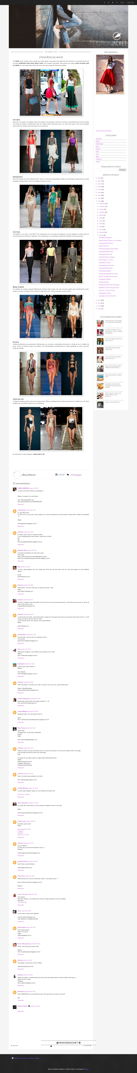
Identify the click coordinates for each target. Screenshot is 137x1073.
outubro (101, 209)
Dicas (97, 146)
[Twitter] (113, 2)
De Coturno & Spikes (24, 794)
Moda (97, 156)
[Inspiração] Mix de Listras (106, 265)
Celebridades (99, 144)
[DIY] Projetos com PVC (106, 260)
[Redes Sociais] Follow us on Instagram (110, 240)
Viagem (98, 162)
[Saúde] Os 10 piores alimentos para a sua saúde (113, 385)
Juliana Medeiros (23, 711)
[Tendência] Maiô (104, 282)
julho (100, 218)
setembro (102, 212)
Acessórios (99, 139)
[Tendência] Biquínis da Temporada (109, 285)
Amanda (20, 975)
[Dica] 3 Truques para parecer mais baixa (113, 366)
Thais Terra (21, 876)
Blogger (86, 1069)
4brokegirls (21, 664)
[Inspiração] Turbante (105, 293)
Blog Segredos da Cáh (24, 829)
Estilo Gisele (22, 927)
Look (97, 154)
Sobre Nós (130, 3)
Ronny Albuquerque (24, 944)
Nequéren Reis (22, 550)
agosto (101, 215)
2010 (99, 309)
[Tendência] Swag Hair (105, 237)
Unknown (20, 532)
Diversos (98, 149)
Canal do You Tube (23, 835)
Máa (19, 567)
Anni (19, 649)
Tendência (98, 159)
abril (100, 226)
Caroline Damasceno (24, 698)
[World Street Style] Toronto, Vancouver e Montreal (113, 331)
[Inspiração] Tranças (104, 262)
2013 (99, 303)
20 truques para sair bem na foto (113, 357)
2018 (99, 192)
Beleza (98, 141)
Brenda (20, 960)
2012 (99, 306)
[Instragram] (108, 2)
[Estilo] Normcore (104, 246)
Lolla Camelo (22, 510)
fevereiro (102, 232)
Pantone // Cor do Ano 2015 (107, 290)
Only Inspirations (23, 803)
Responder (21, 504)
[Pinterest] (117, 2)
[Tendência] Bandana (105, 271)
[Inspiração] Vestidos (105, 279)
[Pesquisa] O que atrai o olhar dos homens (113, 321)
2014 (99, 300)
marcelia (20, 600)
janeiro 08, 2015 (34, 488)
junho (101, 221)
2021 (99, 184)
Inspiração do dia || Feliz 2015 (107, 296)
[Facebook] (104, 2)
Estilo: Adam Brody (112, 402)
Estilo (97, 151)
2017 (99, 195)
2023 (99, 178)
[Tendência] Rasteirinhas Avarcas (108, 274)
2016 (99, 198)
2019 (99, 189)
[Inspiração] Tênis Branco (106, 243)
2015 (99, 201)
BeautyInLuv (21, 991)
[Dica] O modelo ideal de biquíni (108, 276)
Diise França (21, 728)
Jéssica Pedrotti (23, 1006)
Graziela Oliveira (23, 861)
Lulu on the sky (22, 894)
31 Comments (75, 475)
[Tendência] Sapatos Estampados (108, 249)
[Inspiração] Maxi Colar (105, 254)
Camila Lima (21, 821)
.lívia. (19, 911)
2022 (99, 181)
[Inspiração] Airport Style (106, 251)
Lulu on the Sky (22, 902)
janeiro (101, 235)
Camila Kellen (22, 634)
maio (100, 224)
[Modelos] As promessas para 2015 (109, 287)
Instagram (20, 831)
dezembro (102, 203)
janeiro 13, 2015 (35, 1006)
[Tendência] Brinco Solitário (107, 257)
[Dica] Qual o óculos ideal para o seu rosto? (113, 394)
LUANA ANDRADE (23, 488)
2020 (99, 187)
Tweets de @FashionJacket (103, 131)
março (101, 229)
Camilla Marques (23, 788)
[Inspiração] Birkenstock (105, 268)
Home (122, 3)
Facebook (20, 833)
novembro (102, 206)
